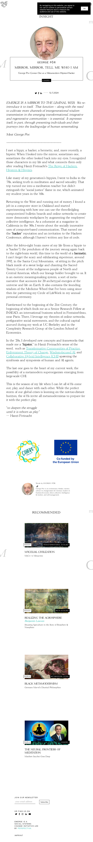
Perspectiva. (25, 828)
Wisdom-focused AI (62, 352)
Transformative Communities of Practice (53, 348)
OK (84, 9)
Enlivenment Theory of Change (27, 352)
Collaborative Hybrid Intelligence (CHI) (32, 356)
